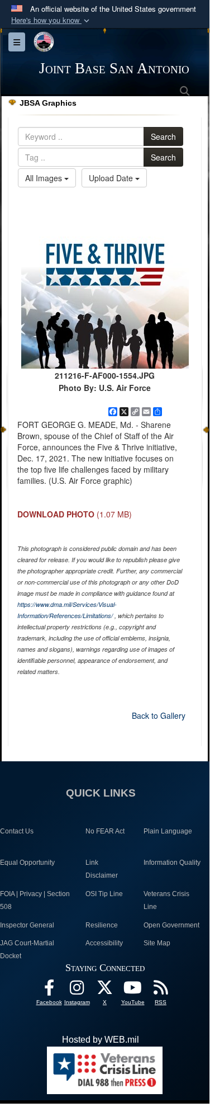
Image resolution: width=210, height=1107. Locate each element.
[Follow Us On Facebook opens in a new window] (49, 990)
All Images (44, 177)
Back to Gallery (158, 715)
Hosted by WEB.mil (100, 1039)
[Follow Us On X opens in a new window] (105, 990)
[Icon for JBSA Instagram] (77, 990)
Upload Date (112, 177)
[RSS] (161, 990)
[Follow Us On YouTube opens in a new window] (133, 990)
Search (163, 136)
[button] (51, 20)
